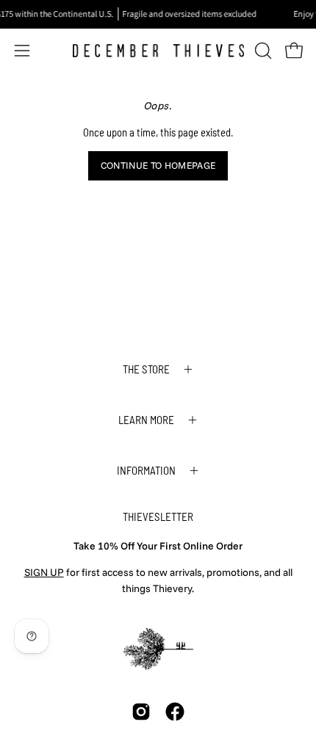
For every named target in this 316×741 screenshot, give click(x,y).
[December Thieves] (158, 50)
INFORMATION (146, 470)
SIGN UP (44, 572)
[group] (158, 14)
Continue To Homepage (158, 165)
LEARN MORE (146, 419)
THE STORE (146, 369)
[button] (261, 50)
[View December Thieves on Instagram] (141, 712)
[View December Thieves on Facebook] (175, 712)
